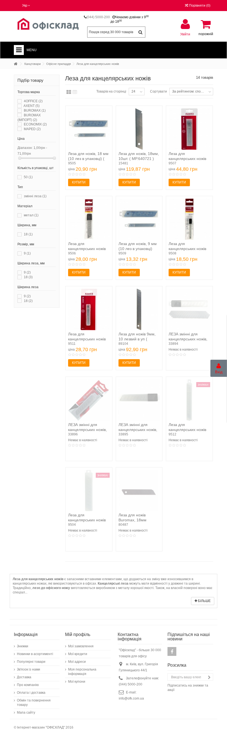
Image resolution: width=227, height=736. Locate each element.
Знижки (22, 646)
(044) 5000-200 (98, 17)
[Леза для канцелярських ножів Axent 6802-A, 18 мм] (189, 129)
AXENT (32, 106)
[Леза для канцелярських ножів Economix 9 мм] (189, 400)
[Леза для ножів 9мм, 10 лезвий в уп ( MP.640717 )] (139, 309)
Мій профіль (77, 634)
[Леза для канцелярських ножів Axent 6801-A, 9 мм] (89, 309)
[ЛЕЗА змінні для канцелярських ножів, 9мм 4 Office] (139, 400)
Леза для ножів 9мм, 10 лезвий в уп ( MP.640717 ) (137, 339)
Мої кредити (77, 654)
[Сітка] (68, 92)
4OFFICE (33, 101)
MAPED (32, 129)
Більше (204, 601)
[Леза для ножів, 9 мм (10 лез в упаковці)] (139, 219)
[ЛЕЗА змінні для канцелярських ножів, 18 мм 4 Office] (189, 309)
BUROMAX (35, 110)
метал (31, 215)
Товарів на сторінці (111, 91)
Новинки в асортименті (35, 654)
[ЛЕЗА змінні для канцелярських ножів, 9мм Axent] (89, 400)
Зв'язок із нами (28, 669)
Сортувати (158, 91)
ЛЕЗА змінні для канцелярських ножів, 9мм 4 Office (137, 429)
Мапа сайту (26, 712)
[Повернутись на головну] (15, 64)
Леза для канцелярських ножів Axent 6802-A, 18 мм (187, 158)
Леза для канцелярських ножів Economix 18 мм (87, 520)
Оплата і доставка (31, 693)
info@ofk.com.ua (131, 698)
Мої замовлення (81, 646)
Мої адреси (77, 662)
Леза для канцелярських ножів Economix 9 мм (187, 429)
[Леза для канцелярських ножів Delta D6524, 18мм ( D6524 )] (89, 219)
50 (28, 177)
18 (28, 234)
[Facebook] (171, 651)
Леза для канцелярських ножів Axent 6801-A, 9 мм (87, 339)
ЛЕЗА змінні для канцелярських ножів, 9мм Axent (87, 429)
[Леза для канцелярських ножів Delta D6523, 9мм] (189, 219)
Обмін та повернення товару (34, 702)
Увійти (185, 34)
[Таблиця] (75, 92)
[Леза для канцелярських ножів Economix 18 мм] (89, 490)
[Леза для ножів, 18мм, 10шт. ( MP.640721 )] (139, 129)
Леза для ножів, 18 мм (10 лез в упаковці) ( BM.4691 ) (88, 158)
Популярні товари (31, 662)
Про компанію (28, 685)
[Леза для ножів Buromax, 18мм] (139, 490)
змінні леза (35, 196)
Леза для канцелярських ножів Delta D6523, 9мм (187, 248)
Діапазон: (25, 148)
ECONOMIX (35, 124)
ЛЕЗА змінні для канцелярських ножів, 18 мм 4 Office (188, 339)
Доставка (24, 677)
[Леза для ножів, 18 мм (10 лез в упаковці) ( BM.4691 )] (89, 129)
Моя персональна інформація (82, 671)
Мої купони (76, 682)
